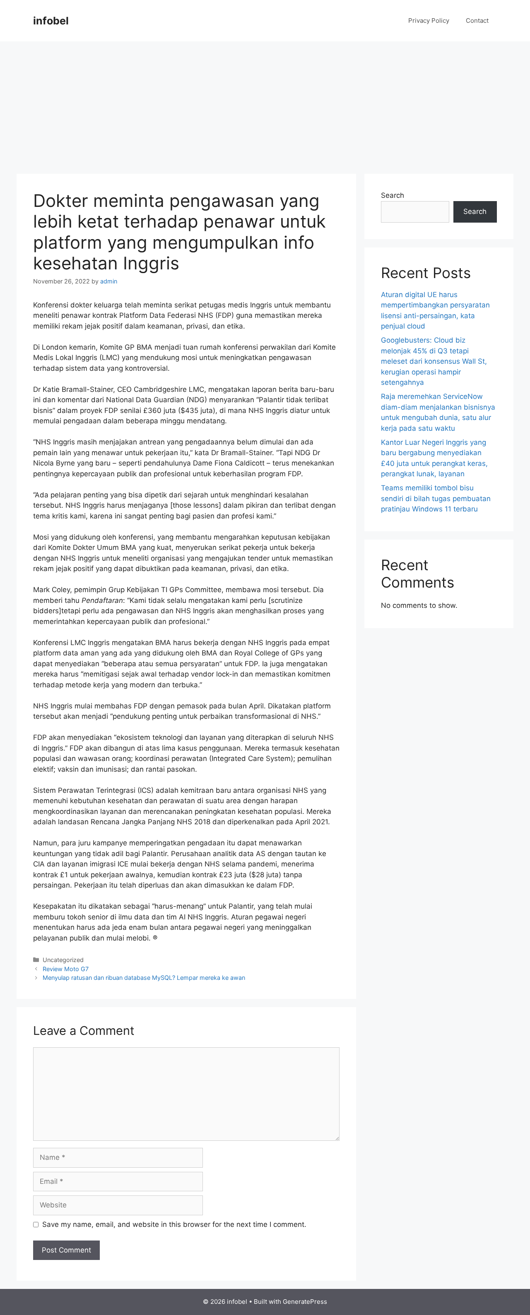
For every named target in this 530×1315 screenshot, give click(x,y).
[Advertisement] (265, 103)
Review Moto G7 (66, 968)
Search (392, 195)
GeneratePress (305, 1301)
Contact (477, 20)
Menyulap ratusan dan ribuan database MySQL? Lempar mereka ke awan (144, 977)
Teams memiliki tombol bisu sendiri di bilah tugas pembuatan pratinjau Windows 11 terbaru (436, 498)
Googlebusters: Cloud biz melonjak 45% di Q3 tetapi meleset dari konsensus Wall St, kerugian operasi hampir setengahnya (434, 361)
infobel (51, 20)
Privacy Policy (428, 20)
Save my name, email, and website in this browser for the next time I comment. (174, 1224)
